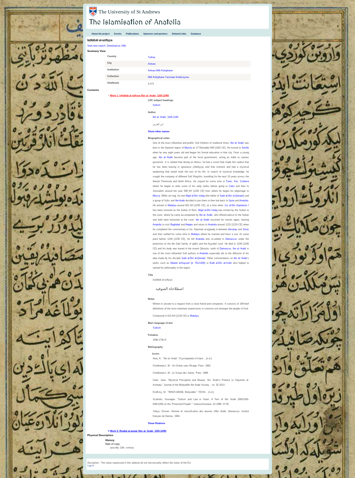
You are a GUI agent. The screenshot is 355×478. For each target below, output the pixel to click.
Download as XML (116, 45)
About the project (101, 34)
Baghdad (175, 224)
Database (196, 34)
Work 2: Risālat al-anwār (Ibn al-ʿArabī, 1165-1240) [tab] (138, 431)
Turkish (157, 327)
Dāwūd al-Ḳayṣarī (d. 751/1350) (187, 263)
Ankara (151, 63)
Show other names (158, 131)
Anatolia (243, 200)
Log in (90, 465)
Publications (132, 34)
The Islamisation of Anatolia (135, 22)
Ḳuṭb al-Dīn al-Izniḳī (221, 263)
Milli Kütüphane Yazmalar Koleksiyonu (168, 77)
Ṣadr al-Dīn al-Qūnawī (231, 195)
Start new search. (96, 45)
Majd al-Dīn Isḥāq (195, 195)
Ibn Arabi (180, 200)
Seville (245, 147)
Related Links (179, 34)
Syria (231, 200)
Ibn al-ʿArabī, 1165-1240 (165, 117)
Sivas (246, 229)
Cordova (244, 181)
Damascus (231, 239)
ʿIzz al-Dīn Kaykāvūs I (236, 205)
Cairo (231, 186)
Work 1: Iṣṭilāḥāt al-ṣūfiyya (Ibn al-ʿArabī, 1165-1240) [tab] (139, 95)
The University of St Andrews (129, 12)
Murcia (188, 147)
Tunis (229, 181)
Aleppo (189, 224)
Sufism (156, 105)
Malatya (172, 205)
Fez (236, 181)
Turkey (151, 57)
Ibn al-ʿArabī (237, 142)
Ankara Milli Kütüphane (160, 70)
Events (117, 34)
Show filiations (156, 423)
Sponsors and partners (155, 34)
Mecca (156, 195)
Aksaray (232, 229)
